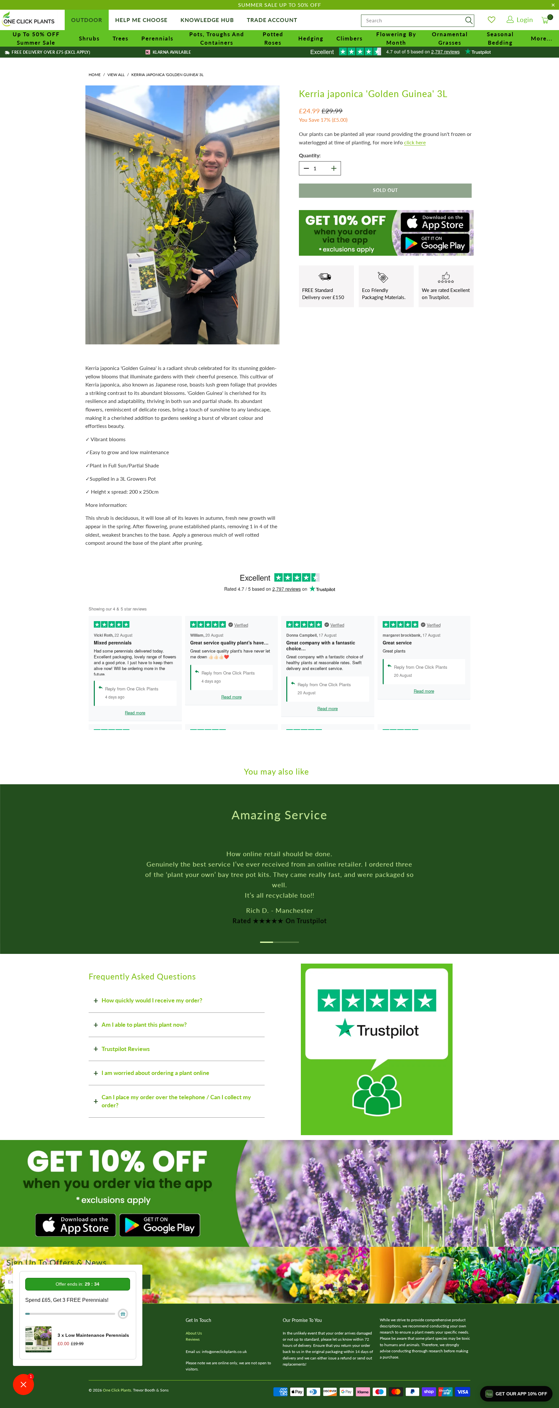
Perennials (157, 38)
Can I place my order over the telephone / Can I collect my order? (176, 1101)
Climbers (349, 38)
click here (415, 142)
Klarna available (171, 52)
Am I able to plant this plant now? (144, 1024)
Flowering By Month (396, 38)
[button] (516, 1394)
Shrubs (89, 38)
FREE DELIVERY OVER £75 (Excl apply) (50, 52)
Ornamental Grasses (450, 38)
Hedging (310, 38)
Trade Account (272, 20)
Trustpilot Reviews (126, 1048)
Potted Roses (273, 38)
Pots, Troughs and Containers (216, 38)
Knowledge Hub (207, 20)
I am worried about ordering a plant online (155, 1072)
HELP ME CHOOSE (141, 20)
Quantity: (310, 155)
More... (542, 38)
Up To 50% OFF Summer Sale (36, 38)
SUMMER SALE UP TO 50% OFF (279, 5)
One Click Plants (117, 1390)
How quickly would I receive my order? (152, 1000)
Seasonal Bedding (500, 38)
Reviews (193, 1339)
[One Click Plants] (29, 19)
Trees (120, 38)
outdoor (86, 20)
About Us (194, 1333)
